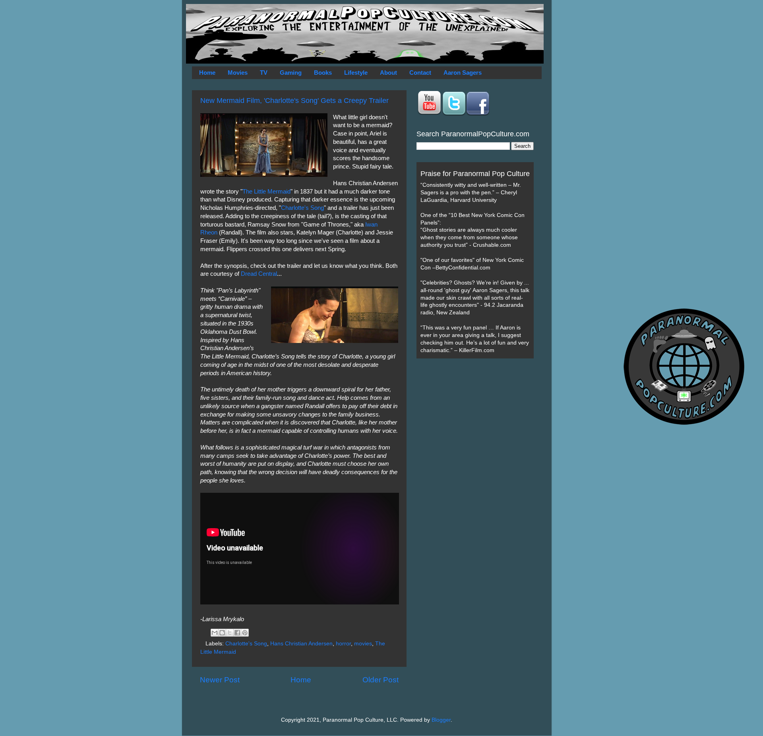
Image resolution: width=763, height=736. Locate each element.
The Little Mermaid (266, 191)
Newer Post (220, 680)
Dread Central (259, 274)
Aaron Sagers (462, 72)
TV (263, 72)
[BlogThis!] (222, 633)
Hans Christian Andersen (301, 644)
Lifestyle (356, 72)
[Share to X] (230, 633)
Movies (238, 72)
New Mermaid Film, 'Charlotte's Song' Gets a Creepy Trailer (294, 101)
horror (343, 644)
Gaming (291, 72)
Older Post (380, 680)
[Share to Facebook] (237, 633)
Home (207, 72)
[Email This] (215, 633)
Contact (420, 72)
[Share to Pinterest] (245, 633)
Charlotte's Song (302, 208)
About (388, 72)
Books (323, 72)
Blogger (441, 720)
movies (363, 644)
